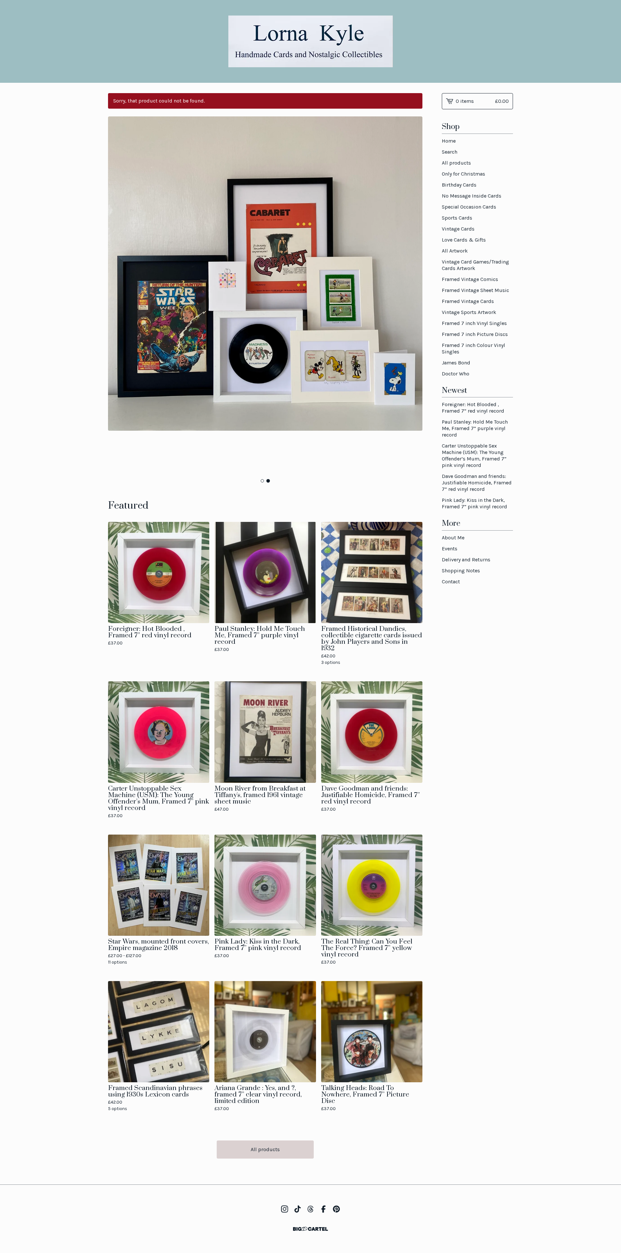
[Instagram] (284, 1209)
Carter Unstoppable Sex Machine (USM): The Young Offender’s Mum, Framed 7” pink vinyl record (474, 455)
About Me (453, 538)
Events (449, 548)
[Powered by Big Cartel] (310, 1229)
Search (449, 152)
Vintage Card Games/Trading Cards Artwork (475, 265)
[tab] (262, 481)
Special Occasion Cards (469, 207)
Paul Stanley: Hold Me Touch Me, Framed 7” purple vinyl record (475, 428)
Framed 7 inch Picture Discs (475, 334)
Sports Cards (457, 218)
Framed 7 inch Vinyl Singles (474, 323)
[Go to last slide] (117, 296)
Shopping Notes (461, 570)
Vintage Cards (458, 229)
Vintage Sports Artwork (469, 312)
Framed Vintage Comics (470, 279)
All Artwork (455, 251)
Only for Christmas (463, 174)
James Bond (456, 363)
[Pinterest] (336, 1209)
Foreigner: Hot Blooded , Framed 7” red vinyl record (473, 407)
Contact (451, 581)
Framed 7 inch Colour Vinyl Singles (473, 348)
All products (265, 1149)
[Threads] (310, 1209)
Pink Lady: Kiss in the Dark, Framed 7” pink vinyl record (474, 503)
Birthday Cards (459, 185)
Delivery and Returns (466, 559)
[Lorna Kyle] (310, 41)
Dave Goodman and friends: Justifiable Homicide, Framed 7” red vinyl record (477, 482)
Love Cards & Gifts (464, 240)
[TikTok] (297, 1209)
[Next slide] (413, 296)
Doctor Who (455, 374)
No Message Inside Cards (471, 196)
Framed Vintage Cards (468, 301)
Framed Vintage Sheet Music (475, 290)
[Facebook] (323, 1209)
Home (449, 141)
